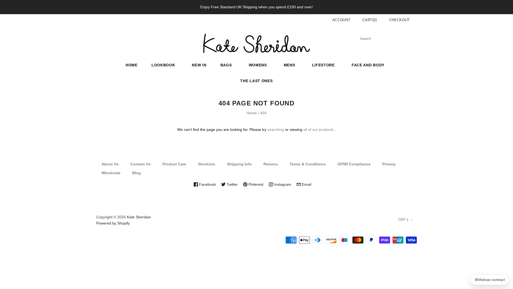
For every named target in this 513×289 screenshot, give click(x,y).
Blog (136, 173)
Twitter (232, 184)
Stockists (206, 164)
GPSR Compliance (354, 164)
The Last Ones (256, 81)
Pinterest (255, 184)
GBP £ (403, 220)
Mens (289, 65)
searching (275, 129)
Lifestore (323, 65)
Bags (226, 65)
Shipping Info (239, 164)
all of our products (318, 129)
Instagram (282, 184)
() (369, 20)
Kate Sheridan (139, 217)
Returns (270, 164)
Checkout (399, 20)
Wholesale (111, 173)
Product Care (174, 164)
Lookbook (163, 65)
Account (341, 20)
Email (306, 184)
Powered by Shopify (113, 223)
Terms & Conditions (308, 164)
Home (132, 65)
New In (199, 65)
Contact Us (140, 164)
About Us (110, 164)
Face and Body (368, 65)
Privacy (389, 164)
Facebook (207, 184)
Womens (258, 65)
